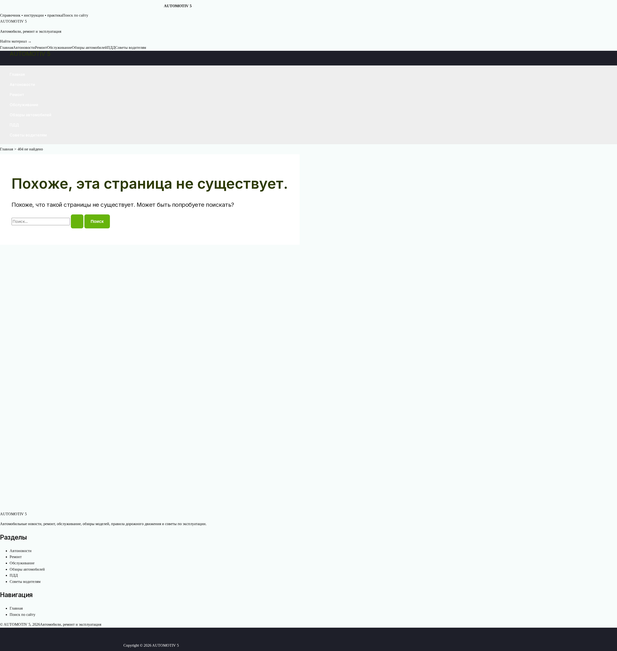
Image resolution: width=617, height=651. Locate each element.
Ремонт (41, 47)
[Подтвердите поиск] (77, 221)
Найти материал (16, 41)
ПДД (111, 47)
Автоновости (24, 47)
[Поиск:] (48, 221)
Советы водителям (130, 47)
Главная (6, 47)
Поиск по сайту (75, 15)
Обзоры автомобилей (89, 47)
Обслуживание (59, 47)
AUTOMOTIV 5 (30, 53)
